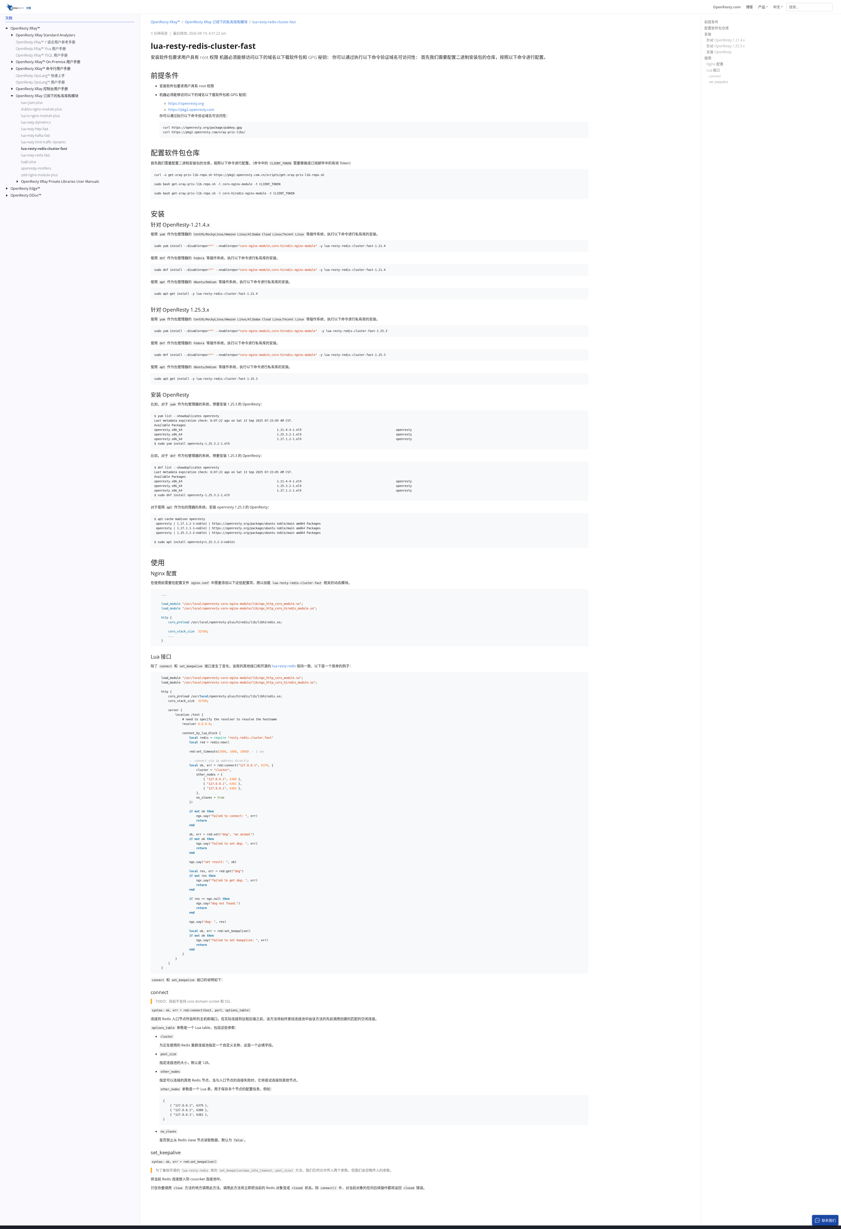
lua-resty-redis (284, 666)
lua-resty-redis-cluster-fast (274, 22)
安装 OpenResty (719, 52)
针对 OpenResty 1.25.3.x (726, 46)
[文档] (15, 7)
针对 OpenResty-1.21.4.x (726, 40)
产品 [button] (761, 7)
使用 (707, 58)
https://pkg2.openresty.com (191, 109)
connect (715, 76)
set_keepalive (718, 82)
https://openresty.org (186, 103)
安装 (707, 34)
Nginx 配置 (715, 64)
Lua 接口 (713, 70)
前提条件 (711, 22)
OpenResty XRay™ (165, 22)
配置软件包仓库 (716, 28)
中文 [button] (776, 7)
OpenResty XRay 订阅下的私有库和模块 (216, 22)
